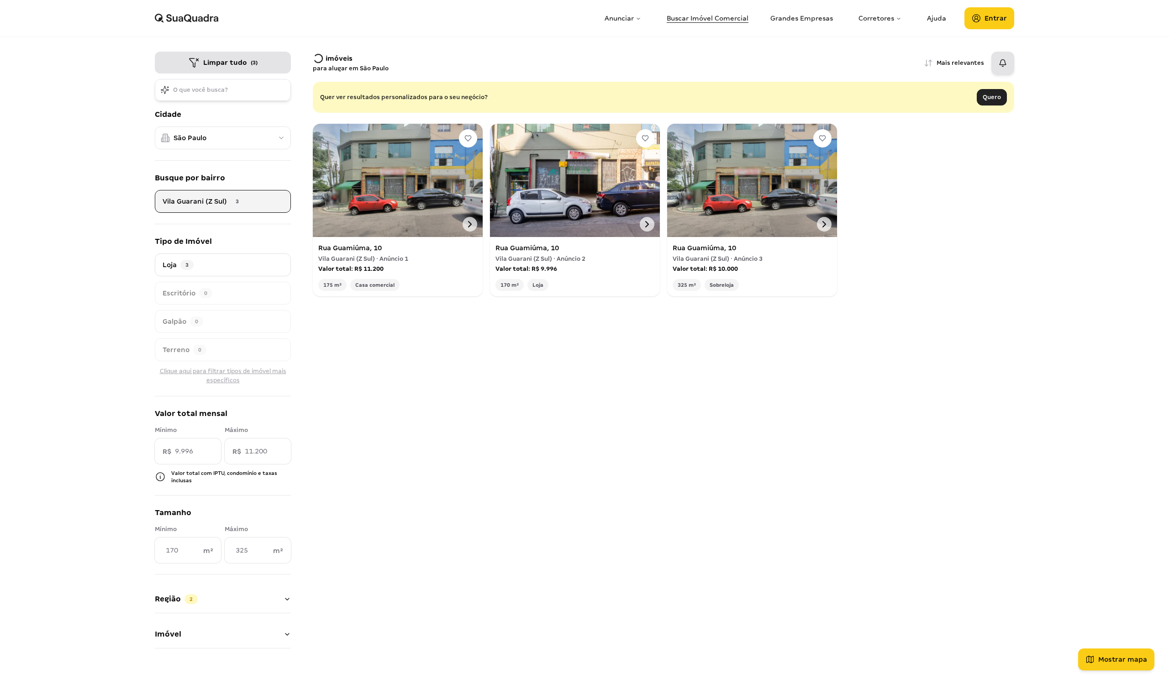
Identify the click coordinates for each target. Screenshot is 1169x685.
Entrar (996, 18)
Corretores (876, 18)
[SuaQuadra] (376, 18)
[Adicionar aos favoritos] (468, 138)
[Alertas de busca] (1002, 63)
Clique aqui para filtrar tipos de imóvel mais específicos (223, 376)
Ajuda (936, 18)
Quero (992, 97)
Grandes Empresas (801, 18)
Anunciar (619, 18)
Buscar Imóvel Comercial (707, 18)
